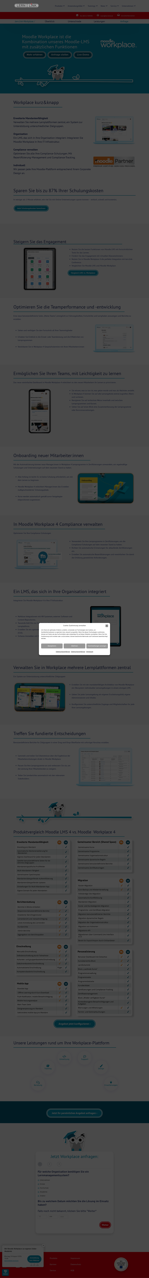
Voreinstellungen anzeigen (97, 646)
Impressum (89, 652)
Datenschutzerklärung (63, 652)
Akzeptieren (52, 646)
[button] (107, 626)
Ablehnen (74, 646)
